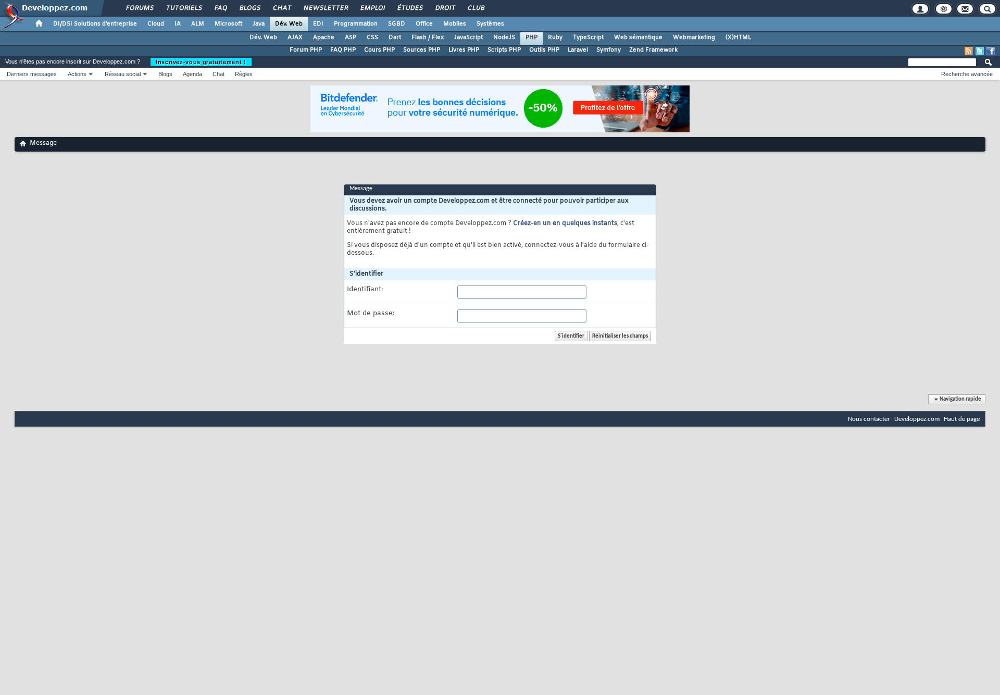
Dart (395, 37)
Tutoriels (184, 8)
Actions (77, 74)
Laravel (578, 50)
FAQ (220, 8)
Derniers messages (32, 74)
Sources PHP (421, 50)
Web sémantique (638, 37)
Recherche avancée (967, 74)
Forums (139, 8)
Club (475, 8)
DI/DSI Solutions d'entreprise (95, 24)
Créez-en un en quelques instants (565, 223)
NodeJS (504, 37)
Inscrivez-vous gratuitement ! (201, 62)
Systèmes (490, 24)
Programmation (356, 24)
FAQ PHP (343, 50)
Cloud (155, 24)
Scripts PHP (504, 50)
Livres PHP (463, 50)
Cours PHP (379, 50)
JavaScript (468, 37)
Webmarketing (694, 37)
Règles (244, 74)
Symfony (608, 50)
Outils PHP (544, 50)
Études (409, 8)
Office (424, 24)
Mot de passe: (370, 313)
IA (177, 24)
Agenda (192, 74)
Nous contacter (869, 419)
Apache (323, 37)
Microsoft (228, 24)
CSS (372, 37)
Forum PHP (306, 50)
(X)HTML (738, 37)
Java (259, 24)
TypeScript (588, 37)
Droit (445, 8)
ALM (197, 24)
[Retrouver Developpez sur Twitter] (980, 51)
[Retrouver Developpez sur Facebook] (990, 51)
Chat (281, 8)
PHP (532, 37)
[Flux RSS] (969, 51)
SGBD (396, 24)
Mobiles (454, 24)
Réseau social (123, 74)
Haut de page (962, 419)
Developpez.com (917, 419)
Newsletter (325, 8)
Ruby (555, 37)
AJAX (295, 37)
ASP (350, 37)
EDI (318, 24)
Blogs (249, 8)
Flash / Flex (427, 37)
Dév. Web (289, 24)
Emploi (372, 8)
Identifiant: (365, 290)
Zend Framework (653, 50)
